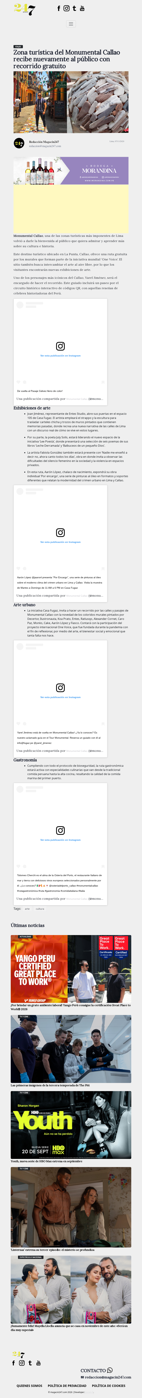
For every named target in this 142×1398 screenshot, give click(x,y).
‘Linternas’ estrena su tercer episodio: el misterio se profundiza (52, 1249)
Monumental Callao (77, 399)
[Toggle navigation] (71, 23)
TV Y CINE (24, 1016)
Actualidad (25, 936)
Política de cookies (108, 1386)
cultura (40, 908)
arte (27, 908)
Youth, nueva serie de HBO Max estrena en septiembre (46, 1161)
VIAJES (18, 46)
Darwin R (89, 1392)
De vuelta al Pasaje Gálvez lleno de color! (40, 391)
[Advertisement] (71, 209)
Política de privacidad (67, 1386)
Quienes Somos (29, 1386)
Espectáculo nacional (31, 1257)
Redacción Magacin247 (44, 142)
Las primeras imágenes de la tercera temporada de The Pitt (50, 1085)
